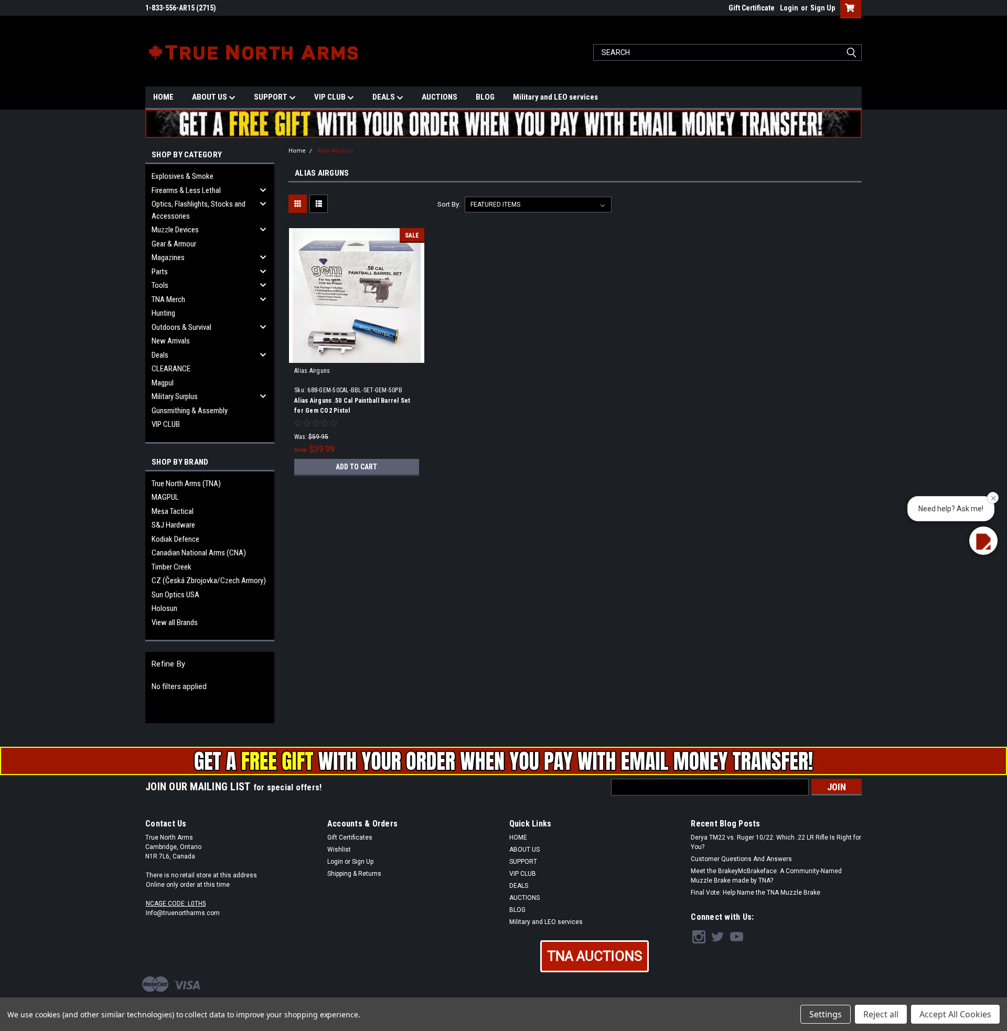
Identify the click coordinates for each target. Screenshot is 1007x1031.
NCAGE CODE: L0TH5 (176, 903)
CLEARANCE (171, 368)
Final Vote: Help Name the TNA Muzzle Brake (755, 892)
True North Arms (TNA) (186, 483)
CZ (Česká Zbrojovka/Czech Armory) (209, 580)
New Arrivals (171, 341)
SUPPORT (271, 97)
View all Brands (175, 622)
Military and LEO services (555, 97)
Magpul (163, 383)
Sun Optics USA (175, 594)
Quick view (356, 355)
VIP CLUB (330, 97)
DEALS (384, 97)
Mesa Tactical (173, 511)
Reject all (880, 1014)
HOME (163, 97)
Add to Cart (356, 467)
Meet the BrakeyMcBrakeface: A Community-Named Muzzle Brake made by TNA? (766, 875)
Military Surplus (175, 396)
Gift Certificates (349, 837)
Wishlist (339, 849)
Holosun (164, 608)
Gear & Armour (174, 244)
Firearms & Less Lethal (186, 190)
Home (297, 150)
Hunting (163, 313)
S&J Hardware (173, 525)
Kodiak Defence (175, 539)
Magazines (168, 257)
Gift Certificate (752, 8)
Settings (825, 1014)
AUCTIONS (439, 97)
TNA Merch (168, 299)
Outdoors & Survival (181, 327)
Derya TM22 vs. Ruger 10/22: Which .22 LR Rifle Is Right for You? (776, 842)
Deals (160, 355)
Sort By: (448, 204)
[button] (594, 956)
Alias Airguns (335, 150)
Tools (160, 285)
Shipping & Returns (354, 873)
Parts (160, 271)
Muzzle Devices (175, 229)
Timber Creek (171, 567)
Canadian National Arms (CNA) (199, 552)
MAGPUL (165, 497)
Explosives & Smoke (182, 176)
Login (789, 8)
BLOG (485, 97)
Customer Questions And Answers (741, 859)
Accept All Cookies (955, 1014)
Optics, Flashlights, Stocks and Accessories (198, 210)
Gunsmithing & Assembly (190, 410)
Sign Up (822, 8)
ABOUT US (210, 97)
